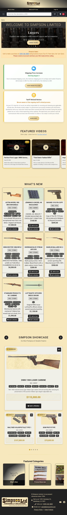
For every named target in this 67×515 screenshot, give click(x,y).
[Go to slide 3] (33, 449)
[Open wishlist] (54, 14)
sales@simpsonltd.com (48, 507)
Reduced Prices (33, 9)
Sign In (56, 9)
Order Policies (49, 510)
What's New (11, 9)
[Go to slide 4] (35, 449)
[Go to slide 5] (37, 449)
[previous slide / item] (2, 38)
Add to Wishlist (13, 229)
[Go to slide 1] (29, 449)
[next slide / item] (64, 38)
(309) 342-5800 (24, 54)
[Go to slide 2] (31, 449)
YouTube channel (42, 134)
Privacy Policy (38, 510)
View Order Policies (34, 85)
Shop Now (33, 42)
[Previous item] (6, 338)
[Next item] (61, 338)
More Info (33, 118)
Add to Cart (34, 225)
